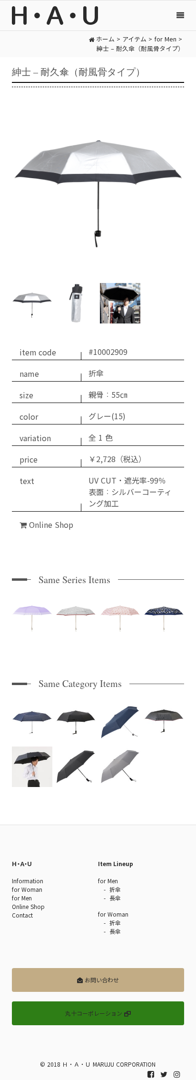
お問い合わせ (101, 980)
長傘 (115, 898)
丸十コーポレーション (94, 1013)
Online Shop (50, 525)
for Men (22, 898)
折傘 (115, 889)
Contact (22, 915)
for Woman (27, 889)
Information (27, 881)
